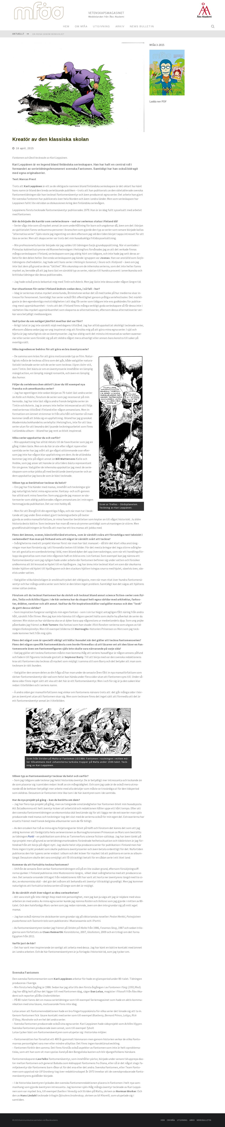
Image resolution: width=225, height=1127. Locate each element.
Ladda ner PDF (157, 101)
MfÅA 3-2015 (156, 45)
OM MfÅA (81, 26)
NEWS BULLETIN (142, 26)
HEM (66, 26)
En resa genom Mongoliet (48, 32)
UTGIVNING (101, 26)
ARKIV (119, 26)
